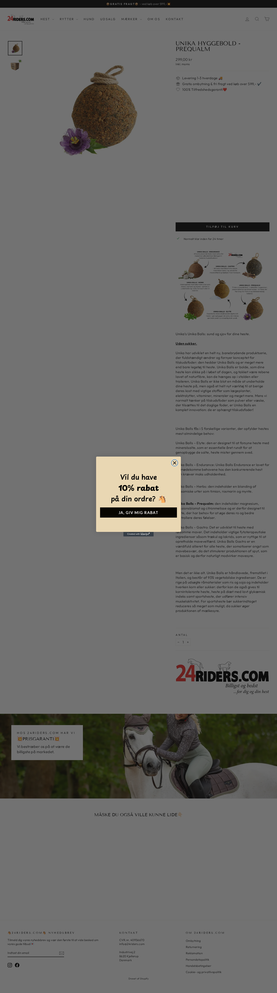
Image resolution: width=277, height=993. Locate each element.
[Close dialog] (174, 463)
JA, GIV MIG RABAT (138, 512)
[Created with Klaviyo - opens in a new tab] (138, 534)
